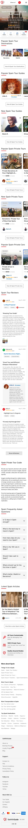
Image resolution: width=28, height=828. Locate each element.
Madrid (11, 716)
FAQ (3, 763)
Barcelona (4, 716)
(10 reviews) (17, 385)
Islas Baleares (5, 728)
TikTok (4, 789)
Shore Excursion (6, 697)
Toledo (10, 718)
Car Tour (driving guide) (8, 709)
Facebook (5, 784)
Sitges (3, 726)
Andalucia (23, 723)
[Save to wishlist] (20, 80)
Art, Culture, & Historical (8, 684)
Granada (3, 718)
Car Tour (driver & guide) (8, 706)
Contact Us (5, 761)
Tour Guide (5, 799)
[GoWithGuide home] (2, 2)
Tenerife (3, 723)
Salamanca (10, 726)
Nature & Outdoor (19, 689)
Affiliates (5, 807)
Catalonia (16, 723)
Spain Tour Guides (11, 670)
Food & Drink (5, 687)
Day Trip (12, 687)
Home (4, 7)
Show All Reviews (14, 453)
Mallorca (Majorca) (20, 726)
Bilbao (13, 721)
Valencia (16, 718)
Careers (4, 804)
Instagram (5, 781)
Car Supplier (6, 802)
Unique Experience (6, 689)
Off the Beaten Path (7, 692)
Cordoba (22, 718)
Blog (3, 751)
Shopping (18, 694)
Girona (10, 723)
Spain (3, 670)
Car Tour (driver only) (7, 704)
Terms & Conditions (8, 766)
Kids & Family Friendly (7, 694)
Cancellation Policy (8, 771)
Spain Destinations (22, 677)
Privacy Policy (6, 768)
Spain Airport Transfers (8, 677)
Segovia (22, 716)
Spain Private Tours (7, 672)
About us (5, 743)
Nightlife (14, 697)
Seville (16, 716)
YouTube (5, 786)
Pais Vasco (19, 721)
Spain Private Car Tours (8, 675)
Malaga (13, 728)
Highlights (20, 684)
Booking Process (7, 746)
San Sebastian (5, 721)
